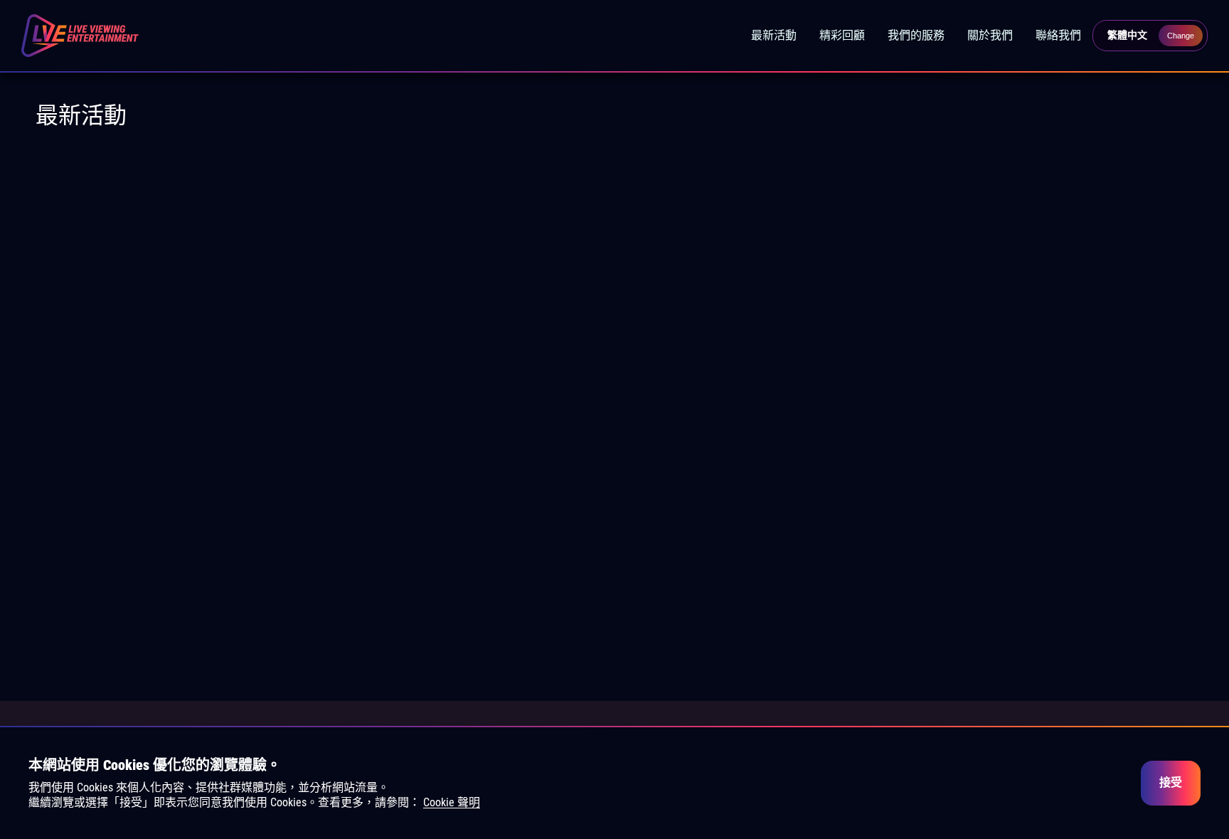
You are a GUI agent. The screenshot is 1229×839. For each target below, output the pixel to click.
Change (1180, 35)
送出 (614, 621)
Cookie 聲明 (451, 802)
